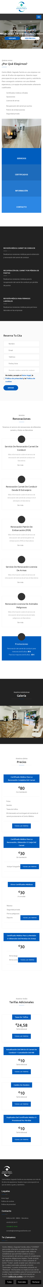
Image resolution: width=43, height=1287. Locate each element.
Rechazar (36, 1282)
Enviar (11, 388)
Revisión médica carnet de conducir (19, 248)
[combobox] (21, 370)
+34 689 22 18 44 (11, 1226)
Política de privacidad (8, 1204)
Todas (9, 1282)
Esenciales (22, 1282)
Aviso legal (5, 1198)
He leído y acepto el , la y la (20, 378)
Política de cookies (7, 1201)
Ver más (12, 38)
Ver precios (30, 38)
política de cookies (15, 1277)
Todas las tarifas (21, 826)
